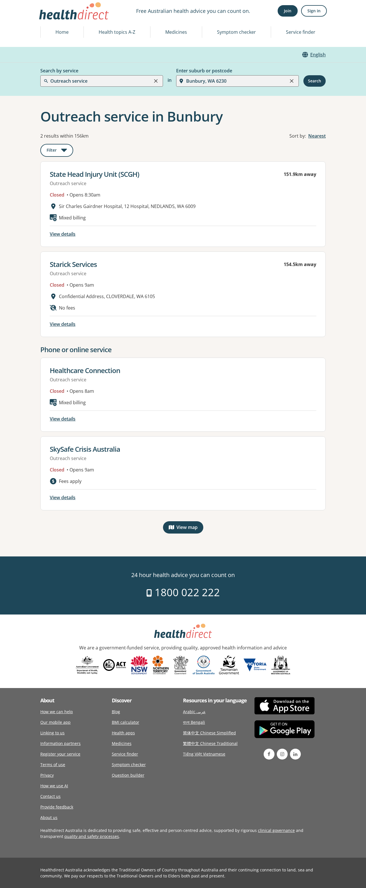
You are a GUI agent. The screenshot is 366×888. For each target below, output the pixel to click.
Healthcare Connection (85, 370)
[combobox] (50, 18)
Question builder (128, 775)
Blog (116, 711)
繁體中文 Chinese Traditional (210, 743)
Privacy (47, 775)
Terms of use (52, 764)
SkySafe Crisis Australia (85, 449)
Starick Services (73, 264)
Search (314, 81)
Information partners (60, 743)
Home (62, 32)
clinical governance (276, 830)
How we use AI (54, 785)
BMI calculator (125, 722)
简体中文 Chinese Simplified (209, 733)
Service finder (300, 32)
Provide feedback (56, 807)
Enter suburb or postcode (204, 71)
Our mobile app (55, 722)
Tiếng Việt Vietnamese (204, 754)
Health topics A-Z (117, 32)
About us (48, 817)
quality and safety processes (91, 836)
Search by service (59, 71)
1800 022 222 (186, 592)
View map (189, 528)
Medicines (176, 32)
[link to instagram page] (282, 754)
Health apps (123, 733)
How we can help (56, 711)
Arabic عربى (194, 711)
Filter (60, 151)
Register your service (60, 754)
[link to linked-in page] (295, 754)
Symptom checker (236, 32)
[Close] (155, 81)
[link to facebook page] (269, 754)
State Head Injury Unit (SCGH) (94, 174)
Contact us (50, 796)
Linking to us (52, 733)
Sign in (314, 10)
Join (287, 10)
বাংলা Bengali (194, 722)
